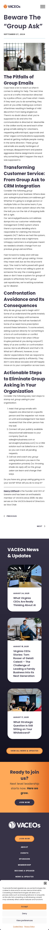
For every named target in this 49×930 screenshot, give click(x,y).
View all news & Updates (24, 750)
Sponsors (24, 859)
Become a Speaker (25, 870)
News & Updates (24, 876)
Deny (24, 913)
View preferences (24, 920)
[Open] (42, 6)
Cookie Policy (18, 926)
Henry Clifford (11, 491)
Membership (24, 865)
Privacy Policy (29, 926)
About (24, 847)
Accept (24, 906)
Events (25, 853)
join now (24, 802)
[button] (45, 883)
